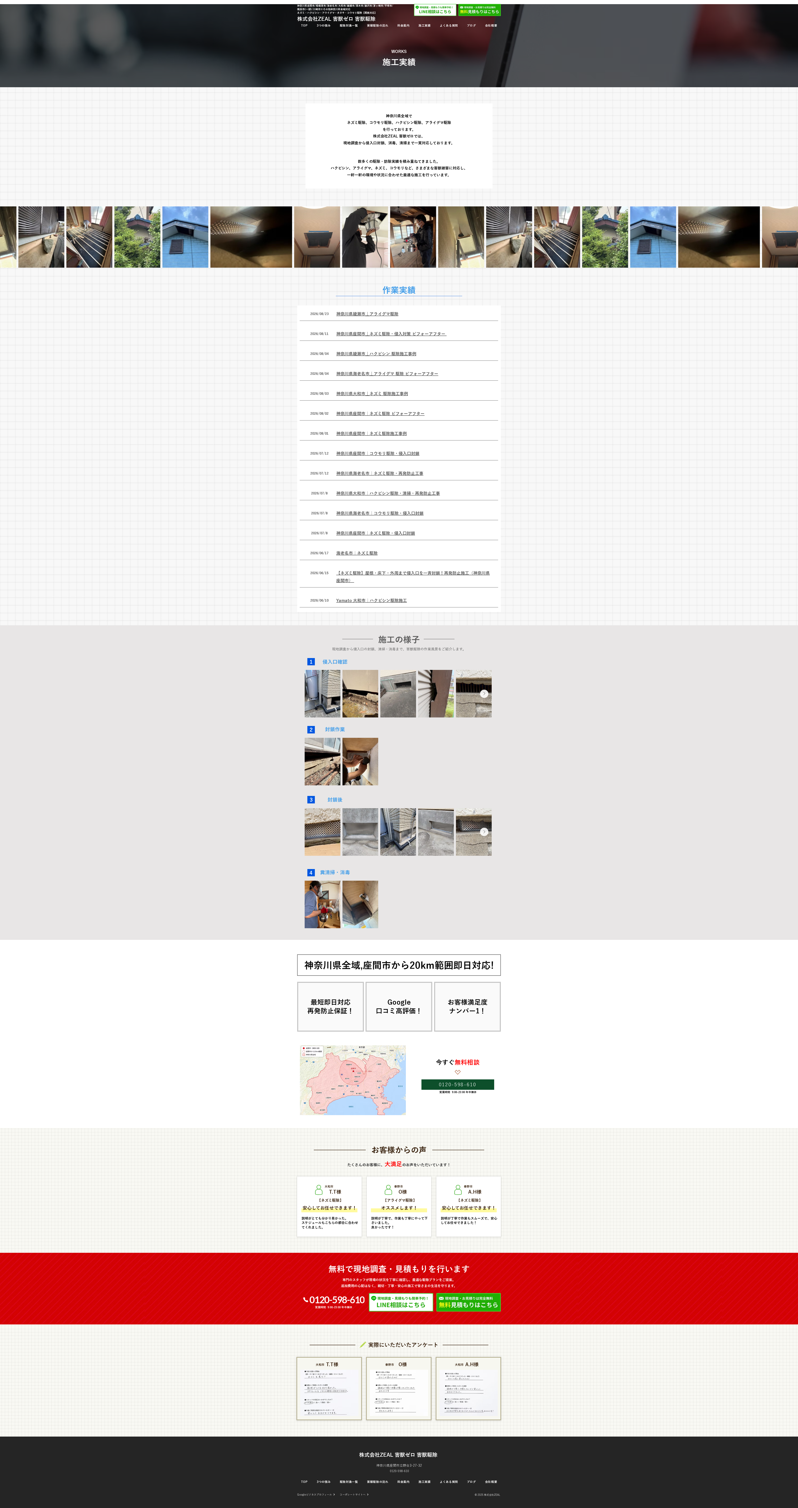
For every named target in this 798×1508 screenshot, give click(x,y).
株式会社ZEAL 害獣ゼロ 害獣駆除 (399, 1454)
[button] (367, 314)
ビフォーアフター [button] (428, 334)
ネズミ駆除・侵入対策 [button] (390, 334)
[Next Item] (484, 694)
